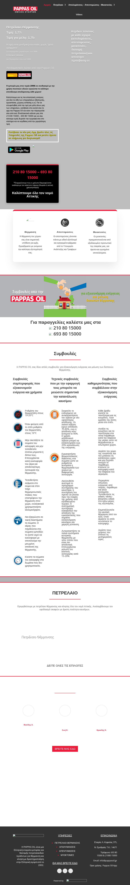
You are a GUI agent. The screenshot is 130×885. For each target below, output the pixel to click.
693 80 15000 (27, 116)
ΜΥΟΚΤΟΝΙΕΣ (67, 855)
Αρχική (47, 4)
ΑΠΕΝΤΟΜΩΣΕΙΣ (67, 851)
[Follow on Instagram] (65, 871)
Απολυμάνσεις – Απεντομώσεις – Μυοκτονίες (90, 4)
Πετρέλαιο (58, 4)
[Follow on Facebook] (59, 871)
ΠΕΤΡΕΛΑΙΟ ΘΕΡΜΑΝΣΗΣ (67, 842)
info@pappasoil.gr (108, 860)
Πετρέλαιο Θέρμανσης (37, 637)
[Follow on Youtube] (70, 871)
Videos (79, 14)
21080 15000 (111, 855)
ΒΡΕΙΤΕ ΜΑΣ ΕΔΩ (65, 748)
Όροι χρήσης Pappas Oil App (103, 865)
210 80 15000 (12, 116)
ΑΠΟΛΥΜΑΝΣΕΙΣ (67, 847)
